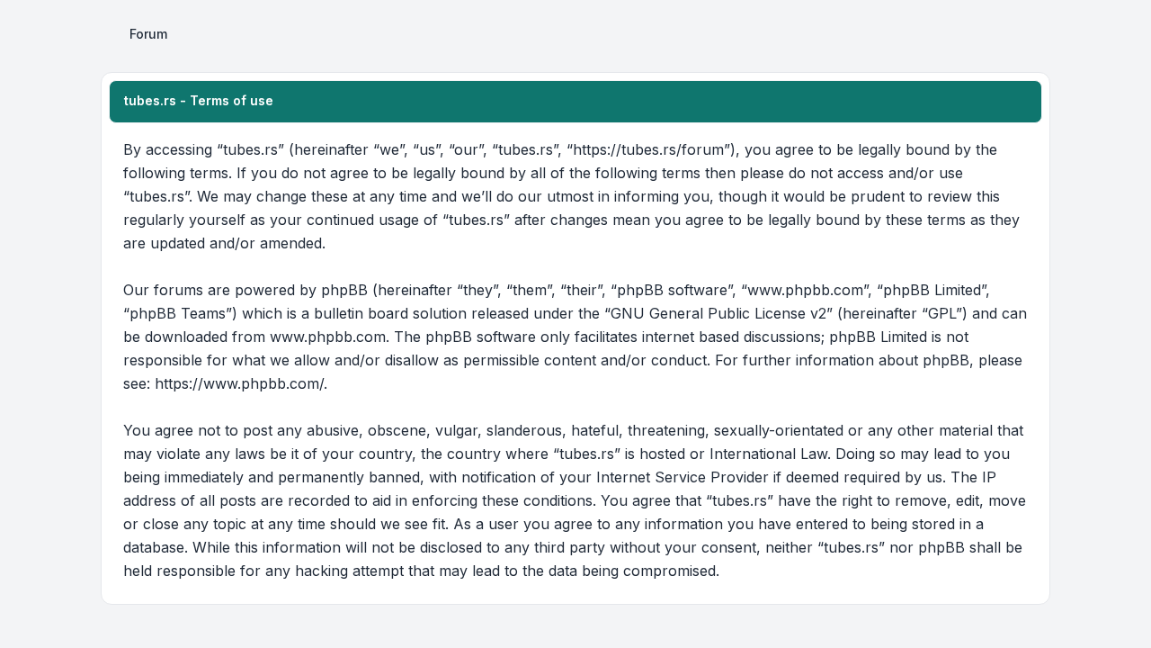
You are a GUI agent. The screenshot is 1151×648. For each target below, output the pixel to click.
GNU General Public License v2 (718, 313)
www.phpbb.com (328, 337)
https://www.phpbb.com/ (239, 383)
